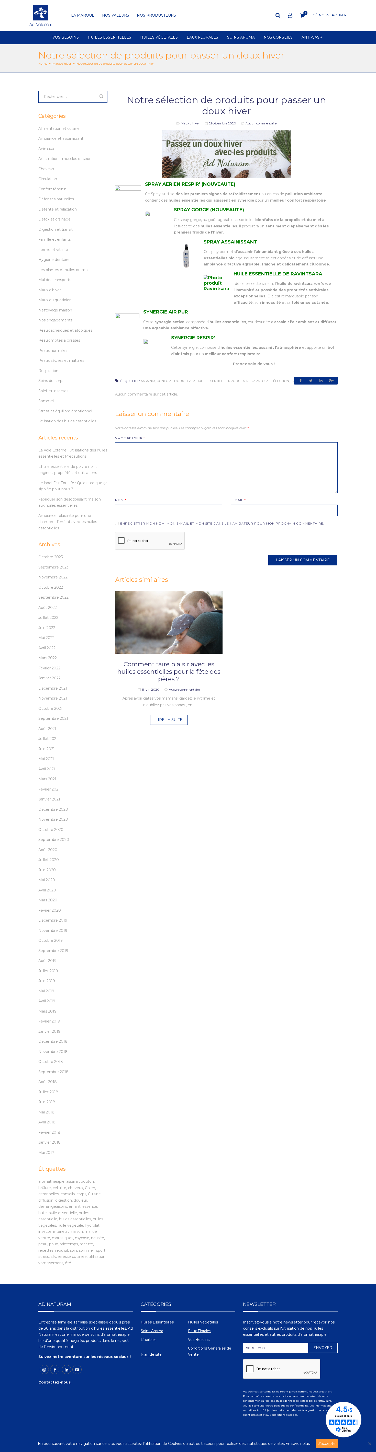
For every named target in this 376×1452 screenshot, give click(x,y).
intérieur (60, 1231)
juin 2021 (46, 749)
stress (43, 1256)
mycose (82, 1238)
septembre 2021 (53, 718)
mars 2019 (47, 1011)
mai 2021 (46, 759)
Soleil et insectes (53, 391)
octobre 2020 (50, 829)
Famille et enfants (54, 239)
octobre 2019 (50, 940)
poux (53, 1244)
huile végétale (70, 1225)
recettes (45, 1250)
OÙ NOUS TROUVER (330, 15)
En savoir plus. (298, 1443)
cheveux (75, 1188)
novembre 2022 (53, 577)
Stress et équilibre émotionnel (65, 411)
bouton (87, 1181)
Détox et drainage (54, 219)
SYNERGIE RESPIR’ (193, 338)
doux (179, 381)
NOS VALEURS (115, 16)
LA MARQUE (82, 16)
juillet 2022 (48, 617)
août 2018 (47, 1081)
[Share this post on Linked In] (321, 381)
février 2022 (49, 668)
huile (42, 1213)
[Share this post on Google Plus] (331, 381)
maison (76, 1231)
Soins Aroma (152, 1331)
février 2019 (49, 1021)
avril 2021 (46, 769)
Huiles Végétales (203, 1322)
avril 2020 (47, 890)
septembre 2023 (53, 567)
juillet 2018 (48, 1092)
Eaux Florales (199, 1331)
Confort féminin (52, 189)
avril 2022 (47, 648)
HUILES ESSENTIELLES (109, 38)
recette (86, 1244)
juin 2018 (46, 1102)
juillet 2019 (48, 971)
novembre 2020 (53, 819)
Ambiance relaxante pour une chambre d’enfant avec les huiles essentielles (67, 521)
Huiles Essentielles (157, 1322)
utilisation (97, 1256)
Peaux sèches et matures (61, 360)
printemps (69, 1244)
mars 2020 (47, 900)
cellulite (59, 1188)
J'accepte (327, 1443)
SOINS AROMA (241, 38)
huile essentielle (211, 381)
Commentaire (130, 437)
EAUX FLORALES (202, 38)
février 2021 (49, 789)
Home (42, 63)
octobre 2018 (50, 1061)
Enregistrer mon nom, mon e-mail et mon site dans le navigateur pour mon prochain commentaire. (222, 523)
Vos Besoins (198, 1339)
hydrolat (92, 1225)
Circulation (47, 179)
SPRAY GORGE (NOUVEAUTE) (209, 210)
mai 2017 (46, 1152)
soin (73, 1250)
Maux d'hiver (61, 63)
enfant (75, 1206)
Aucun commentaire (261, 123)
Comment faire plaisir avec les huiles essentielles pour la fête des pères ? (168, 671)
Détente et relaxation (57, 209)
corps (81, 1194)
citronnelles (48, 1194)
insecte (44, 1231)
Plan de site (151, 1354)
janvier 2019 (49, 1031)
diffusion (45, 1200)
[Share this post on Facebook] (300, 381)
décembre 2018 (53, 1041)
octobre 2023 (50, 557)
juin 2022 (46, 627)
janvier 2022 (49, 678)
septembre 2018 (53, 1072)
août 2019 (47, 960)
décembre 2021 (52, 688)
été (68, 1263)
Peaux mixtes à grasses (59, 340)
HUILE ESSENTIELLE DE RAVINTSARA (278, 274)
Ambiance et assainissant (60, 138)
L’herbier (148, 1339)
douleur (80, 1200)
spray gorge (190, 219)
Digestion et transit (55, 229)
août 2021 (47, 728)
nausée (97, 1238)
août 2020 (47, 849)
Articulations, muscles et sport (65, 158)
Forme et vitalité (53, 249)
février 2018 (49, 1132)
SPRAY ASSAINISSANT (230, 242)
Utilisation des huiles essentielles (67, 421)
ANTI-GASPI (313, 38)
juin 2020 (47, 870)
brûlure (44, 1188)
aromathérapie (51, 1181)
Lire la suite (169, 719)
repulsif (61, 1250)
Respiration (48, 370)
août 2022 (47, 607)
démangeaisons (52, 1206)
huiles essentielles (75, 1219)
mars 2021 (47, 779)
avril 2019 (46, 1001)
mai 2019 (46, 991)
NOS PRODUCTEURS (156, 16)
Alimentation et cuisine (59, 128)
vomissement (50, 1263)
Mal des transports (54, 279)
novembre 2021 (52, 698)
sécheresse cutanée (69, 1256)
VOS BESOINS (65, 38)
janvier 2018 (49, 1142)
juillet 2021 (48, 738)
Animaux (46, 148)
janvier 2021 (49, 799)
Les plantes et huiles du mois (64, 270)
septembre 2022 (53, 597)
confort (165, 381)
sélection (280, 381)
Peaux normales (52, 350)
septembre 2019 (53, 950)
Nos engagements (55, 320)
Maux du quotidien (55, 300)
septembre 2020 (53, 839)
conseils (68, 1194)
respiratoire (258, 381)
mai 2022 (46, 637)
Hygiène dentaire (54, 259)
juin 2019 (46, 981)
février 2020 (49, 910)
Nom (120, 500)
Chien (90, 1188)
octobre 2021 (50, 708)
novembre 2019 (52, 930)
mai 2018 (46, 1112)
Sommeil (46, 401)
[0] (302, 15)
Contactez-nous (54, 1382)
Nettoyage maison (55, 310)
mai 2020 (46, 880)
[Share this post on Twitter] (311, 381)
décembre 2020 (53, 809)
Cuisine (94, 1194)
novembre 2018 (53, 1051)
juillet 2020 (48, 859)
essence (89, 1206)
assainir (148, 381)
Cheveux (46, 169)
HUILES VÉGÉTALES (159, 38)
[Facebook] (54, 1369)
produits (236, 381)
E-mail (238, 500)
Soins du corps (51, 380)
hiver (190, 381)
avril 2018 (47, 1122)
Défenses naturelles (56, 199)
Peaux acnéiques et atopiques (65, 330)
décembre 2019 (52, 920)
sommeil (86, 1250)
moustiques (62, 1238)
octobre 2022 (50, 587)
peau (42, 1244)
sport (100, 1250)
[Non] (369, 1443)
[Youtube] (77, 1369)
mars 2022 (47, 658)
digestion (63, 1200)
